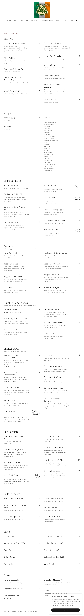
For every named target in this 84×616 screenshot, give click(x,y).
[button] (74, 21)
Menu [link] (16, 20)
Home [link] (9, 20)
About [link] (66, 20)
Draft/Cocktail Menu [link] (30, 20)
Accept (65, 610)
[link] (42, 9)
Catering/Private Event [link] (51, 20)
